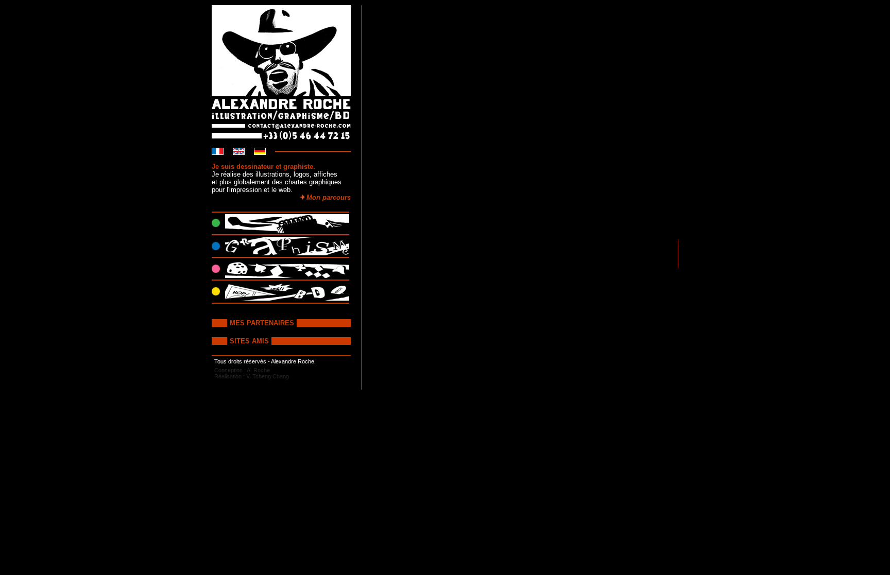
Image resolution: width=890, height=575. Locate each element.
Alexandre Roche (292, 361)
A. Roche (258, 370)
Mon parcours (327, 197)
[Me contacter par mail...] (286, 125)
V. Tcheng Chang (267, 376)
